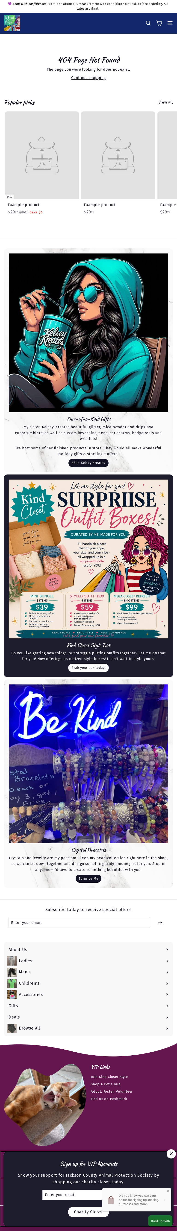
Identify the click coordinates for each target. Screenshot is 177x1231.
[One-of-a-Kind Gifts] (88, 332)
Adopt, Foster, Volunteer (112, 1091)
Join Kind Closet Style (109, 1077)
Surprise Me (88, 879)
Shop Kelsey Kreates (88, 463)
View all (166, 102)
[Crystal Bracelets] (88, 763)
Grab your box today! (88, 668)
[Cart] (159, 23)
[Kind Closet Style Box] (88, 559)
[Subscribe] (160, 923)
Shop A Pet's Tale (106, 1084)
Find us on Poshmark (109, 1099)
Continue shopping (88, 78)
